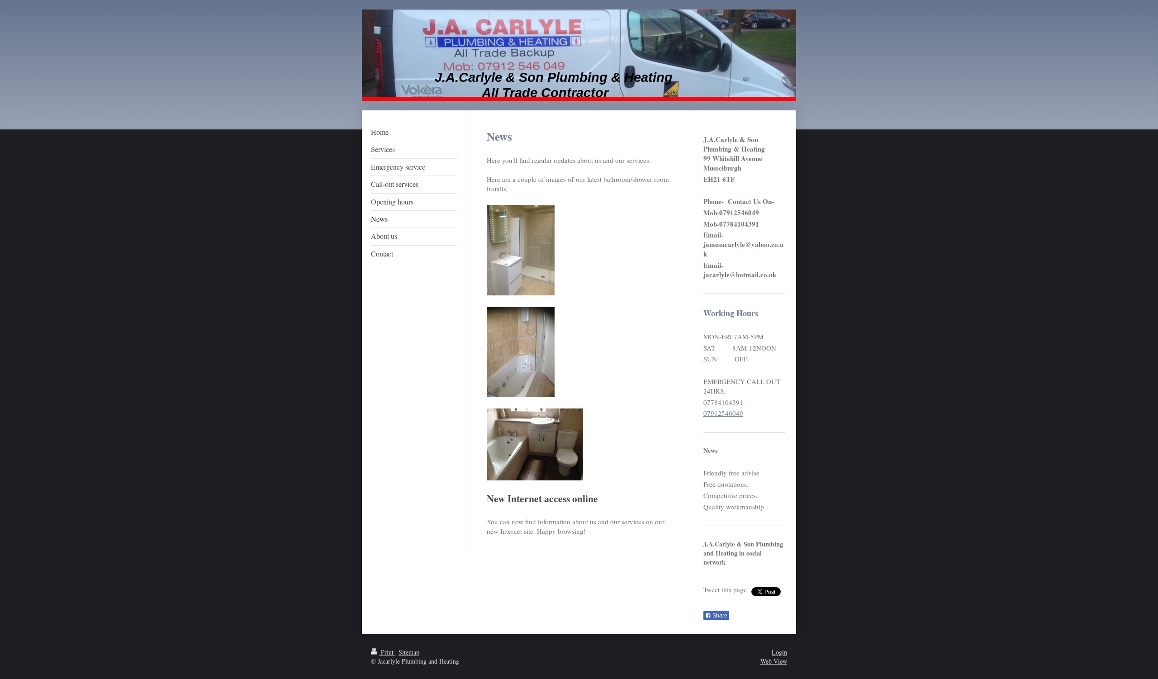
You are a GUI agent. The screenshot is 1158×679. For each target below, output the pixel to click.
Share (719, 616)
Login (779, 652)
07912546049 (723, 413)
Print (387, 652)
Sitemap (409, 652)
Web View (773, 661)
